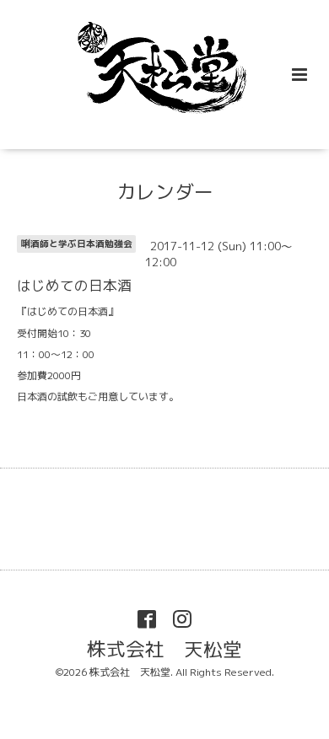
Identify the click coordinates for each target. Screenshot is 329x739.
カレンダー (164, 192)
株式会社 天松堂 (164, 648)
